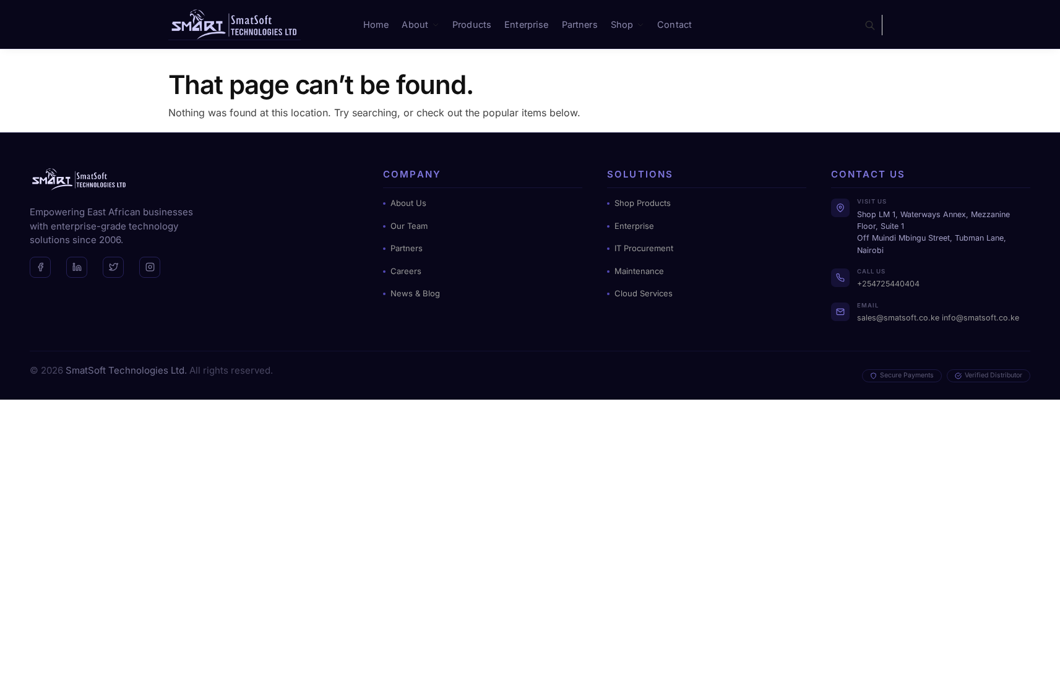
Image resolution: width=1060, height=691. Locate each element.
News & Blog (415, 293)
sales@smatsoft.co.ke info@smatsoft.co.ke (938, 317)
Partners (406, 248)
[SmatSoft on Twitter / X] (113, 267)
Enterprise (634, 226)
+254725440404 (888, 283)
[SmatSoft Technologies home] (79, 179)
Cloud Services (643, 293)
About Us (408, 203)
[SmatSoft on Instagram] (149, 267)
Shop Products (642, 203)
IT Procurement (643, 248)
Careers (405, 271)
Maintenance (639, 271)
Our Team (409, 226)
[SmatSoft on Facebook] (40, 267)
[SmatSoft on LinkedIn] (76, 267)
